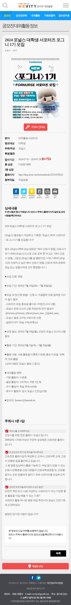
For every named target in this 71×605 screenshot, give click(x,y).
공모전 (7, 15)
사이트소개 (13, 583)
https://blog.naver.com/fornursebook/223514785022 (40, 174)
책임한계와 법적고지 (35, 588)
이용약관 (42, 583)
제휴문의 (33, 583)
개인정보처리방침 (55, 583)
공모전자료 (63, 15)
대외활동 (35, 15)
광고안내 (23, 583)
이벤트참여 (49, 15)
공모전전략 (21, 15)
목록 (58, 553)
